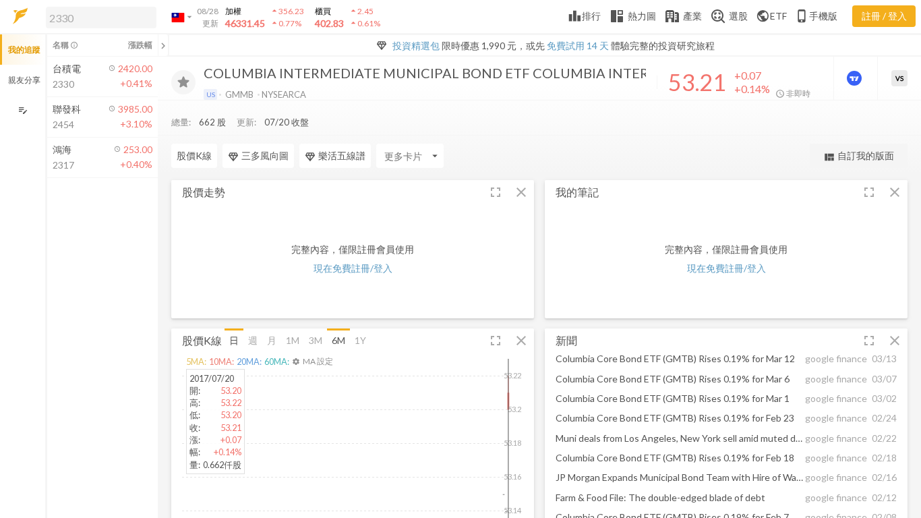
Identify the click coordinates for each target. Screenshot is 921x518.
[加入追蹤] (183, 82)
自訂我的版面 (858, 156)
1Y (360, 340)
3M (315, 340)
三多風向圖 (265, 155)
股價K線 (194, 155)
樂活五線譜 (341, 155)
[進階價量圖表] (855, 78)
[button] (98, 17)
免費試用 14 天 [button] (578, 45)
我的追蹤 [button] (24, 50)
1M (292, 340)
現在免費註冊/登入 (353, 268)
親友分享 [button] (24, 80)
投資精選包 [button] (416, 45)
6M (338, 340)
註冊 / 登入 (884, 16)
